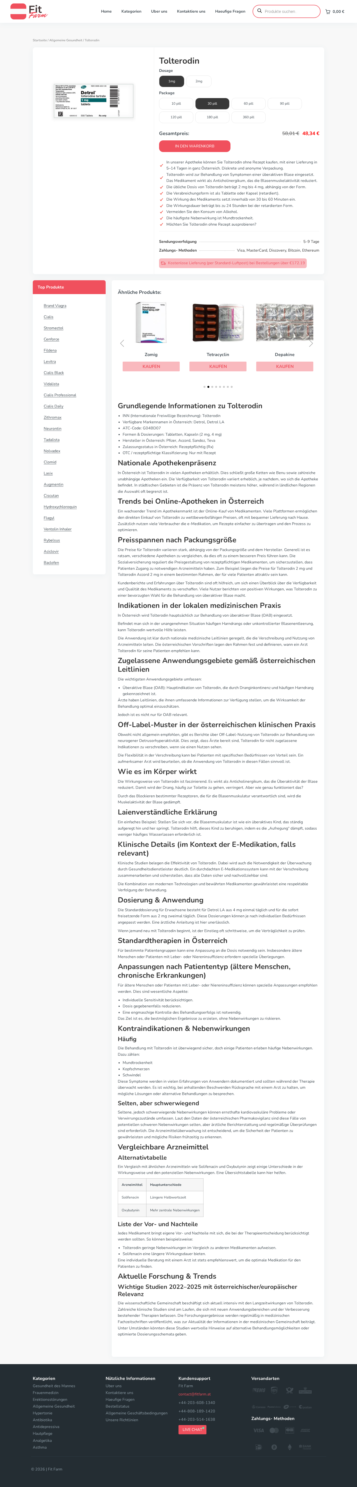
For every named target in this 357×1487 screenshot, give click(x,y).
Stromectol (53, 328)
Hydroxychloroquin (60, 507)
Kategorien (131, 11)
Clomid (50, 462)
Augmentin (53, 484)
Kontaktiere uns (191, 11)
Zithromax (52, 417)
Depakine (285, 354)
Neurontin (52, 428)
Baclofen (51, 562)
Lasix (48, 473)
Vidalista (51, 384)
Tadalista (52, 439)
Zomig (151, 354)
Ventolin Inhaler (58, 529)
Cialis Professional (60, 395)
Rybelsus (52, 540)
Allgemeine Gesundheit (65, 40)
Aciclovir (51, 551)
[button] (151, 366)
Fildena (50, 350)
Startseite (40, 40)
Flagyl (49, 518)
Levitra (50, 361)
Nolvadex (52, 451)
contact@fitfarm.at (194, 1394)
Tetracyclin (218, 354)
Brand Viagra (55, 305)
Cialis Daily (53, 406)
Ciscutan (51, 495)
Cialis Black (54, 372)
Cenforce (51, 339)
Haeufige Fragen (230, 11)
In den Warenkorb (194, 146)
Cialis (48, 317)
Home (106, 11)
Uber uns (159, 11)
